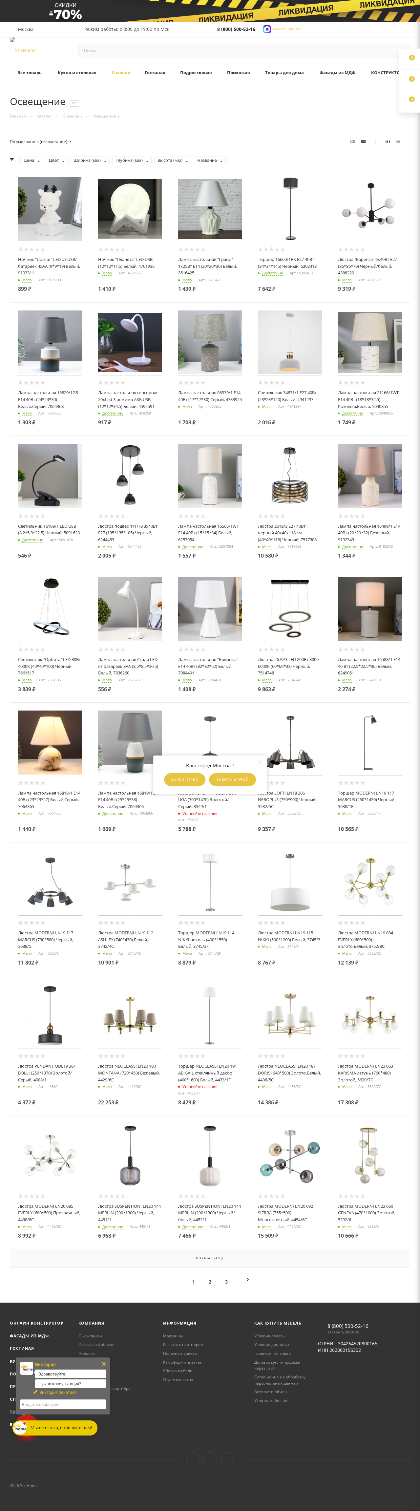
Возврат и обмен (270, 1391)
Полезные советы (180, 1353)
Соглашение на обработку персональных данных (279, 1380)
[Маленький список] (352, 141)
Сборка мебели (178, 1370)
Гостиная (22, 1348)
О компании (90, 1336)
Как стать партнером (183, 1344)
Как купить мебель (278, 1323)
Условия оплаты (269, 1336)
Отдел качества (178, 1379)
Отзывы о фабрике (96, 1344)
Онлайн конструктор (36, 1323)
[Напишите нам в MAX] (267, 28)
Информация (179, 1323)
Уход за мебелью (270, 1400)
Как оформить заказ (182, 1362)
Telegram (210, 1459)
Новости (86, 1353)
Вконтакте (193, 1459)
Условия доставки (271, 1344)
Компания (91, 1323)
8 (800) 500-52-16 (236, 29)
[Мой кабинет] (407, 30)
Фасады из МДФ (29, 1336)
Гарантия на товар (272, 1353)
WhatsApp (227, 1459)
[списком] (397, 141)
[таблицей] (408, 141)
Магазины (173, 1336)
